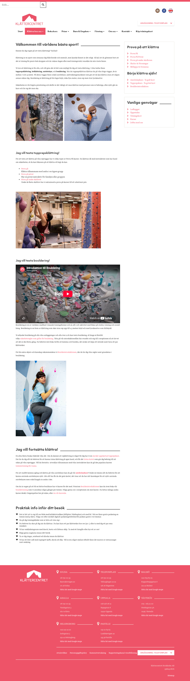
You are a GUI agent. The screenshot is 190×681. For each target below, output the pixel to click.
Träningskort (136, 115)
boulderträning (22, 489)
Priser (65, 31)
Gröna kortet (89, 459)
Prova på (24, 168)
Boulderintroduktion (139, 86)
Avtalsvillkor (61, 652)
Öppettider (135, 112)
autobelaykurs (82, 472)
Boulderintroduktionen (67, 352)
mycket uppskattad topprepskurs (105, 455)
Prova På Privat (136, 56)
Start (20, 31)
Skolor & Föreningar (139, 63)
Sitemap (171, 675)
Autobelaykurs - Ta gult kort (142, 79)
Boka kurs (52, 31)
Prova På (134, 53)
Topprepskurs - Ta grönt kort (142, 82)
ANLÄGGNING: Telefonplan (153, 23)
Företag (99, 31)
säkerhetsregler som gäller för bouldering (36, 338)
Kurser (133, 119)
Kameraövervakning (98, 652)
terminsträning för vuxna (26, 465)
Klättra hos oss (34, 31)
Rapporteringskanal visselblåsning (123, 652)
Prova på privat (27, 174)
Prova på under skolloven (141, 60)
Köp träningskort (144, 31)
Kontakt (126, 31)
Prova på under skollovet (31, 179)
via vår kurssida (59, 493)
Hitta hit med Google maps (71, 589)
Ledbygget (135, 109)
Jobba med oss (136, 122)
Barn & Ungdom (81, 31)
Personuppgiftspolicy (78, 652)
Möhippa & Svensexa (139, 66)
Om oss (112, 31)
